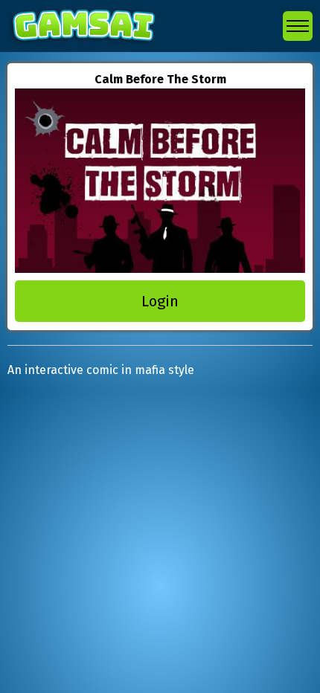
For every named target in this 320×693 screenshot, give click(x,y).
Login (160, 301)
